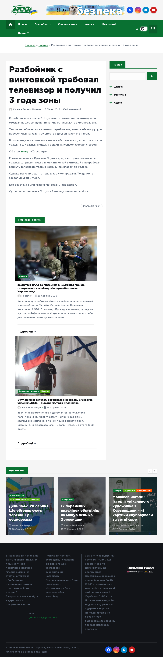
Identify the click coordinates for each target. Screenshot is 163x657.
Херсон (118, 86)
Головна (30, 45)
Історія (117, 491)
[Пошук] (152, 76)
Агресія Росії (92, 206)
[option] (30, 506)
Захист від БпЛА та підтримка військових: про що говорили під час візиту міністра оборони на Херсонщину (51, 288)
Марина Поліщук (31, 408)
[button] (150, 471)
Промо (22, 33)
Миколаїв (120, 94)
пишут (25, 152)
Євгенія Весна (21, 109)
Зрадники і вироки (29, 391)
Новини (23, 24)
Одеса (118, 102)
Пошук (117, 64)
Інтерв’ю (90, 24)
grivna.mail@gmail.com (43, 618)
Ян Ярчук (26, 296)
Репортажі (109, 24)
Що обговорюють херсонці (24, 500)
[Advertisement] (133, 132)
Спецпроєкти (66, 24)
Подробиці (41, 24)
